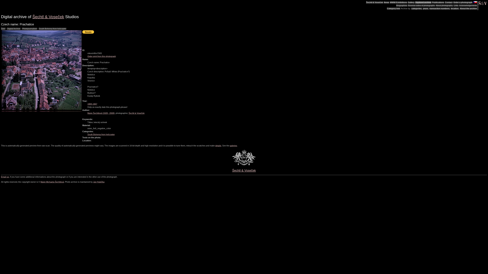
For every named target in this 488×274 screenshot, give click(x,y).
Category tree (393, 8)
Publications (438, 2)
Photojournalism (29, 29)
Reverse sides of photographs (421, 5)
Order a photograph (462, 2)
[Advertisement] (128, 40)
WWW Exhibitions (398, 2)
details (218, 146)
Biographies (401, 5)
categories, (416, 8)
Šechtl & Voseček (374, 2)
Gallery (411, 2)
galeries (233, 146)
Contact (449, 2)
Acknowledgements (468, 5)
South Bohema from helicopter (52, 29)
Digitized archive (423, 2)
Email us (5, 177)
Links (456, 5)
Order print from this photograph (101, 56)
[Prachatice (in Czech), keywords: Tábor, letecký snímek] (41, 71)
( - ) (101, 113)
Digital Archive (13, 29)
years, (426, 8)
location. (455, 8)
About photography (444, 5)
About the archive (468, 8)
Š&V (3, 29)
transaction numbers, (439, 8)
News (386, 2)
